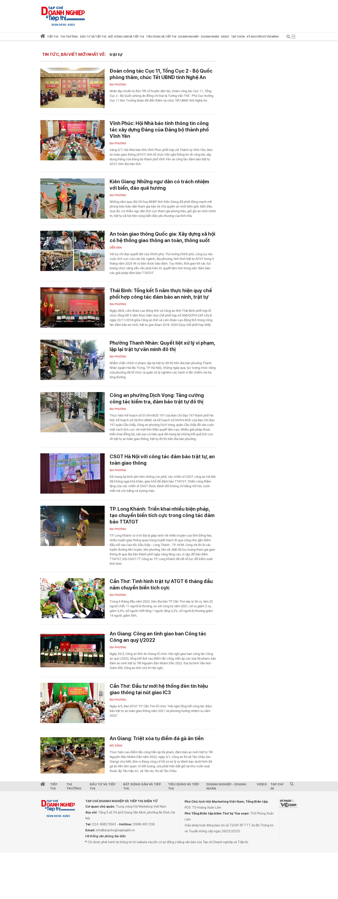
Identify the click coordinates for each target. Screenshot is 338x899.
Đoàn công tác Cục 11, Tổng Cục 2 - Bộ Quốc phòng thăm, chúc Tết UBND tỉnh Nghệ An (161, 74)
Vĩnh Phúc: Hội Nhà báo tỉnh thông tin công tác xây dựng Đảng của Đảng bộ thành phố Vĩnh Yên (159, 129)
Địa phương (118, 84)
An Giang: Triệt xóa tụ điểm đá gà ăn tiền (157, 738)
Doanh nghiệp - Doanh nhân (226, 786)
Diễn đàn (116, 247)
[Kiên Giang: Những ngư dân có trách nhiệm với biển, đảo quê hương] (72, 198)
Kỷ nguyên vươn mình (263, 36)
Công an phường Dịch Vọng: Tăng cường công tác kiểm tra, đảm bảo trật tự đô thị (157, 398)
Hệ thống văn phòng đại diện (105, 836)
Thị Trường (73, 786)
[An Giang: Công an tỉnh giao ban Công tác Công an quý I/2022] (72, 650)
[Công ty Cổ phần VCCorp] (288, 803)
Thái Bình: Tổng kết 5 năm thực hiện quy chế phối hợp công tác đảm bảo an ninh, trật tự (161, 294)
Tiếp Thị (53, 786)
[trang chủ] (42, 37)
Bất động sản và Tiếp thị (142, 786)
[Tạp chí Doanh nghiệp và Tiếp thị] (63, 13)
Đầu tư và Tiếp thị (102, 786)
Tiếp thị (52, 36)
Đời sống (116, 745)
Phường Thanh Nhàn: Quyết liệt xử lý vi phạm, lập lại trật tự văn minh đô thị (162, 346)
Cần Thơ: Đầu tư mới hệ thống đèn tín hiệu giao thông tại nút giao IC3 (159, 689)
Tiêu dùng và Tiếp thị (183, 786)
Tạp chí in (238, 36)
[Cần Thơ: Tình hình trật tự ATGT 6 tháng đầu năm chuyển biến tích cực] (72, 598)
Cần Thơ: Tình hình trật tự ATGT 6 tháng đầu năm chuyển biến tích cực (161, 584)
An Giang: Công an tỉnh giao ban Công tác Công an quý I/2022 (158, 637)
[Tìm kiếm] (288, 37)
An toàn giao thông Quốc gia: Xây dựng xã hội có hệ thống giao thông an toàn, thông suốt (162, 237)
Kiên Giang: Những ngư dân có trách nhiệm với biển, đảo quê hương (159, 185)
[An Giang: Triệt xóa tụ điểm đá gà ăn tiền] (72, 755)
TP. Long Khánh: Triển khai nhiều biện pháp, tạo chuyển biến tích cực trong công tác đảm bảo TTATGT (162, 515)
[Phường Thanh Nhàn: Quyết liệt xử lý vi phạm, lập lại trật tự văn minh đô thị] (72, 360)
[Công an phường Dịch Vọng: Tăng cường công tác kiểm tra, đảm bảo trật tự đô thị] (72, 412)
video (225, 36)
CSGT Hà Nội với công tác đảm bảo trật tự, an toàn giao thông (162, 460)
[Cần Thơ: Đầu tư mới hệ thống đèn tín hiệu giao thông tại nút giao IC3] (72, 703)
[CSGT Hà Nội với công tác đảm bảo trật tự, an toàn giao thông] (72, 473)
